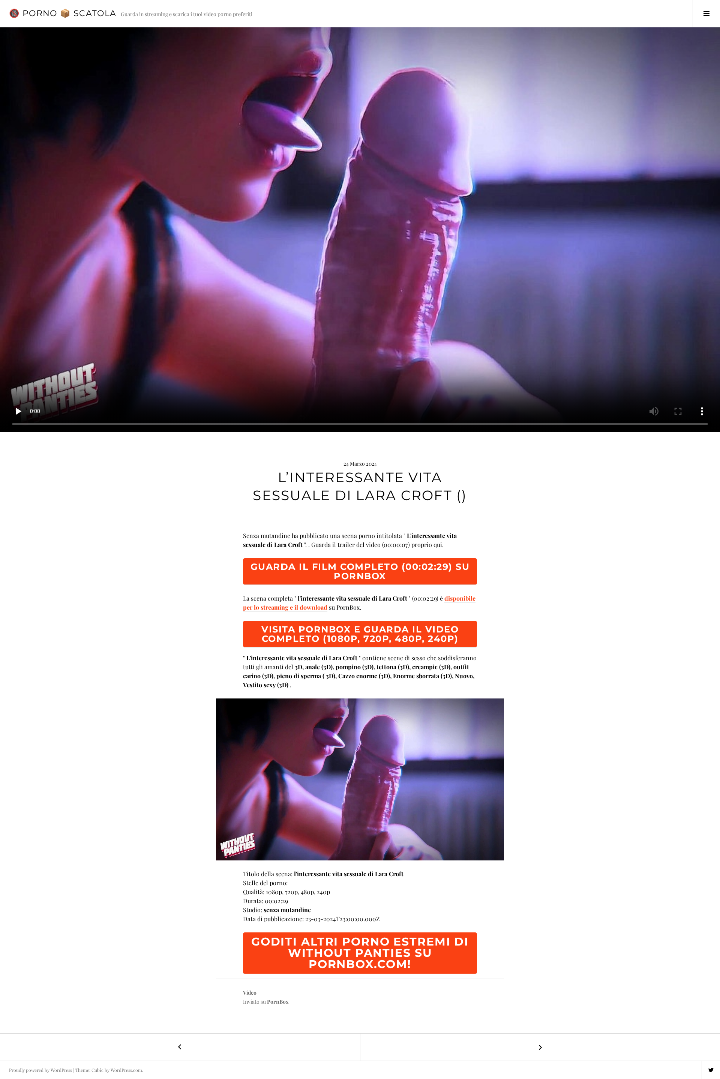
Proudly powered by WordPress (40, 1070)
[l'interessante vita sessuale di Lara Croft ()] (360, 779)
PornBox (278, 1001)
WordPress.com (126, 1070)
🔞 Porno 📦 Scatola (62, 13)
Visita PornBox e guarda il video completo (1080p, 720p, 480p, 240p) (360, 634)
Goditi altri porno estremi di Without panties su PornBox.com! (360, 953)
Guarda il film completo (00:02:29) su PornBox (360, 571)
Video (249, 992)
